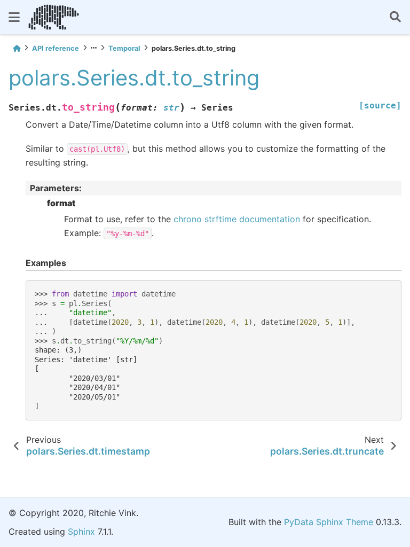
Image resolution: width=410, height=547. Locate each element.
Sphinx (81, 531)
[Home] (16, 48)
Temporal (124, 48)
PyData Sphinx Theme (328, 522)
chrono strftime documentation (237, 219)
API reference (55, 48)
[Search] (395, 17)
